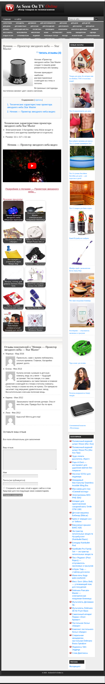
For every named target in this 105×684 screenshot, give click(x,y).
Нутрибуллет (57, 32)
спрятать (38, 100)
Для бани (63, 23)
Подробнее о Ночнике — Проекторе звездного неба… (32, 190)
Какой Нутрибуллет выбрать (79, 238)
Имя (5, 472)
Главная (7, 19)
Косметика (37, 29)
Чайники (62, 39)
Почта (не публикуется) (14, 480)
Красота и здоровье (79, 29)
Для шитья (90, 26)
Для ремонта (64, 26)
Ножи (46, 32)
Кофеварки (62, 29)
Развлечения (77, 35)
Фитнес (38, 39)
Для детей (86, 23)
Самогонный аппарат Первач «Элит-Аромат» (82, 617)
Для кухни (34, 26)
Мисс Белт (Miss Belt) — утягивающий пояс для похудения (82, 584)
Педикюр (36, 35)
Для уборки (77, 26)
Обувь (69, 32)
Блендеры (20, 23)
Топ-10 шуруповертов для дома (80, 111)
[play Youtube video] (32, 165)
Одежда (93, 32)
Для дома (7, 26)
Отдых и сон (8, 35)
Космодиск (49, 29)
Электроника (74, 39)
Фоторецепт (75, 666)
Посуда (65, 35)
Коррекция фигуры (21, 29)
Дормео (6, 29)
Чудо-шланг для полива (77, 363)
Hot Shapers (89, 39)
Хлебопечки (49, 39)
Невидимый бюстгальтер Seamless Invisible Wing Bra (83, 483)
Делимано (32, 23)
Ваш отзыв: (8, 447)
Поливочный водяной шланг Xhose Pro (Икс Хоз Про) (82, 450)
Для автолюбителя (47, 23)
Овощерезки (81, 32)
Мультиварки (22, 32)
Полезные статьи (51, 35)
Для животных (20, 26)
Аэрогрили (7, 23)
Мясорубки (35, 32)
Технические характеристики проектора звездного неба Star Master (29, 106)
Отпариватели (23, 35)
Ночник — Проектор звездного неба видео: (31, 111)
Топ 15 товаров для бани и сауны (80, 208)
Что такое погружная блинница (80, 300)
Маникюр (95, 29)
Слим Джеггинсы (80, 653)
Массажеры (8, 32)
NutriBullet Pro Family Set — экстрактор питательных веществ (82, 551)
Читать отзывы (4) (50, 52)
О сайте (18, 19)
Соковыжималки (93, 35)
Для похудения (48, 26)
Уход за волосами (23, 39)
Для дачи (74, 23)
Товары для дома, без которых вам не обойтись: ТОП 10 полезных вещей (81, 78)
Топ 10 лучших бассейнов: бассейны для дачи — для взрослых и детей (78, 175)
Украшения (7, 39)
